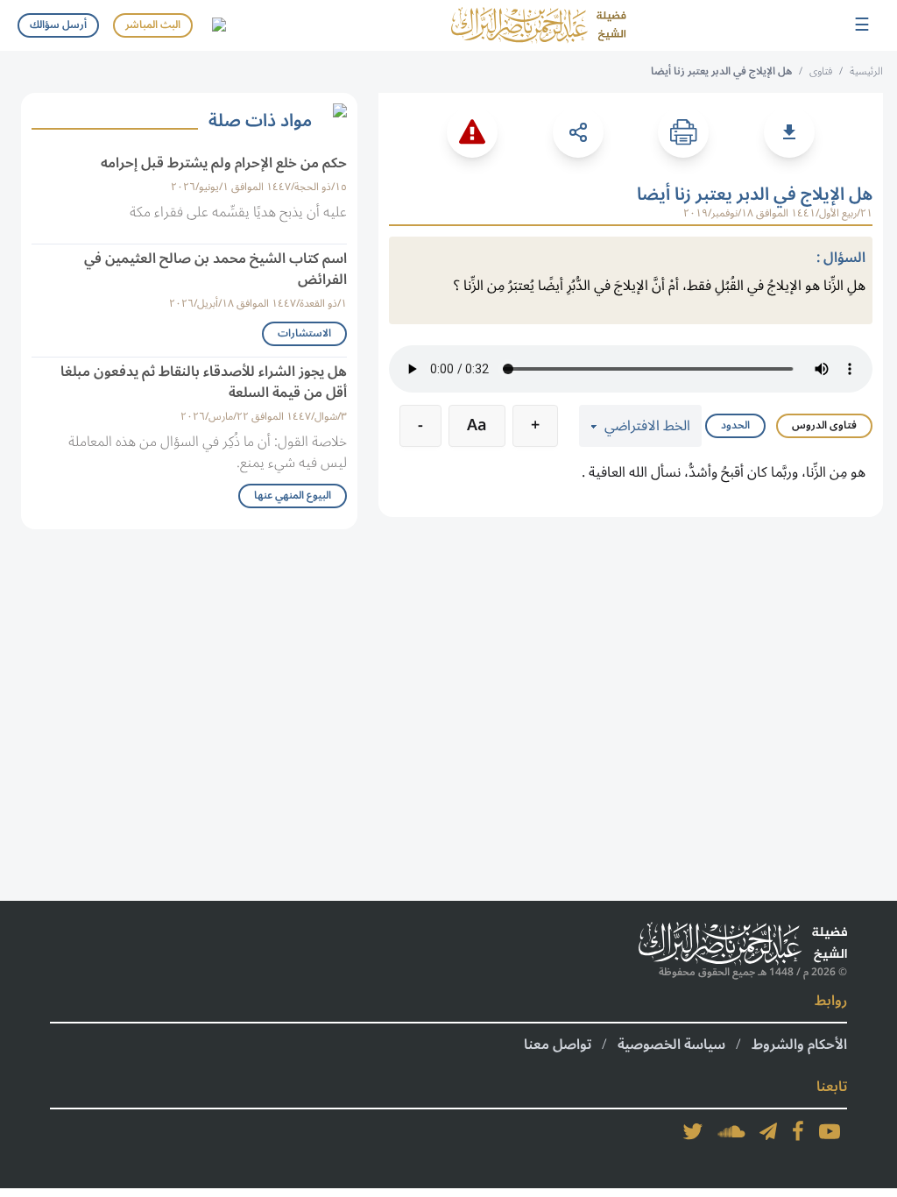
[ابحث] (218, 25)
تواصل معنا (557, 1044)
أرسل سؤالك (58, 25)
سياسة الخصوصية (671, 1044)
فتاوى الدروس (824, 425)
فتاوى (820, 71)
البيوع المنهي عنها (292, 495)
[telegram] (768, 1131)
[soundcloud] (731, 1131)
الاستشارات (304, 333)
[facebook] (798, 1131)
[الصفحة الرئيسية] (538, 25)
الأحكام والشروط (799, 1044)
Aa (477, 425)
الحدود (735, 425)
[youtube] (829, 1131)
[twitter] (692, 1131)
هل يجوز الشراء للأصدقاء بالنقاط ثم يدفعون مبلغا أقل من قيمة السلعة (203, 382)
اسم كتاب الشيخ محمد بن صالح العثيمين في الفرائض (215, 269)
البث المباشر (152, 25)
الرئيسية (866, 71)
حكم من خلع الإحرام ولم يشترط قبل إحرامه (224, 163)
